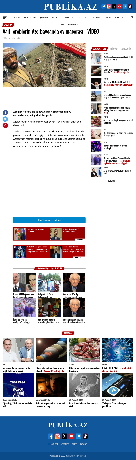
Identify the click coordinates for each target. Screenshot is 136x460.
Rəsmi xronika (30, 17)
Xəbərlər (65, 444)
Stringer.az (66, 17)
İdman (61, 24)
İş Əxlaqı (83, 444)
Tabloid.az (80, 17)
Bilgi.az (108, 17)
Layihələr (72, 24)
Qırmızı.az (44, 17)
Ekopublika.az (94, 17)
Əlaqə (74, 444)
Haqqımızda (53, 444)
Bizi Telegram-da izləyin (49, 220)
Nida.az (17, 17)
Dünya (54, 17)
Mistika (118, 17)
